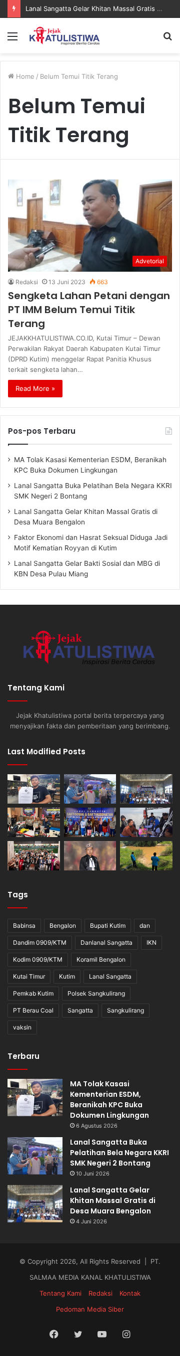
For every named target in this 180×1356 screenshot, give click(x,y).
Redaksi (27, 282)
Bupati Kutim (108, 925)
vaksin (22, 1027)
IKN (151, 942)
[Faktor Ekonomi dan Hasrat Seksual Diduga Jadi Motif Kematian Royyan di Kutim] (34, 822)
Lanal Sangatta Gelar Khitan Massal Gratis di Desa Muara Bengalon (113, 1200)
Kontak (130, 1293)
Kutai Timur (29, 976)
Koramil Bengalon (101, 959)
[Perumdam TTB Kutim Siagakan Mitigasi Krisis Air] (146, 855)
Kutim (67, 976)
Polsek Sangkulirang (96, 993)
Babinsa (24, 925)
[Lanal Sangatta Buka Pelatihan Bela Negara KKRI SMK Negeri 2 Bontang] (90, 789)
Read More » (35, 388)
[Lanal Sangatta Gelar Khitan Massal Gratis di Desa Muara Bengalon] (146, 789)
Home (24, 76)
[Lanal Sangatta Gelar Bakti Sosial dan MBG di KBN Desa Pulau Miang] (90, 822)
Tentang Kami (61, 1293)
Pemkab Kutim (33, 993)
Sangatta (80, 1010)
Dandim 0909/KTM (39, 942)
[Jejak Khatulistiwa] (65, 35)
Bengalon (63, 925)
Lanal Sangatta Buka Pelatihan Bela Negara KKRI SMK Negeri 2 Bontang (119, 1152)
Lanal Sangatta (110, 976)
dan (145, 925)
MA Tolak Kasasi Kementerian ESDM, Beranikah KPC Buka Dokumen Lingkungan (109, 1099)
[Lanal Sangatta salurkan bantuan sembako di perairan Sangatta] (146, 822)
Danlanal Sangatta (106, 942)
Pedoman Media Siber (90, 1309)
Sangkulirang (125, 1010)
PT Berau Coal (33, 1010)
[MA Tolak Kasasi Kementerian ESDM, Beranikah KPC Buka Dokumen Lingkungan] (34, 789)
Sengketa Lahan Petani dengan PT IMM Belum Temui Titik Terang (89, 310)
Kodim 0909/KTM (37, 959)
